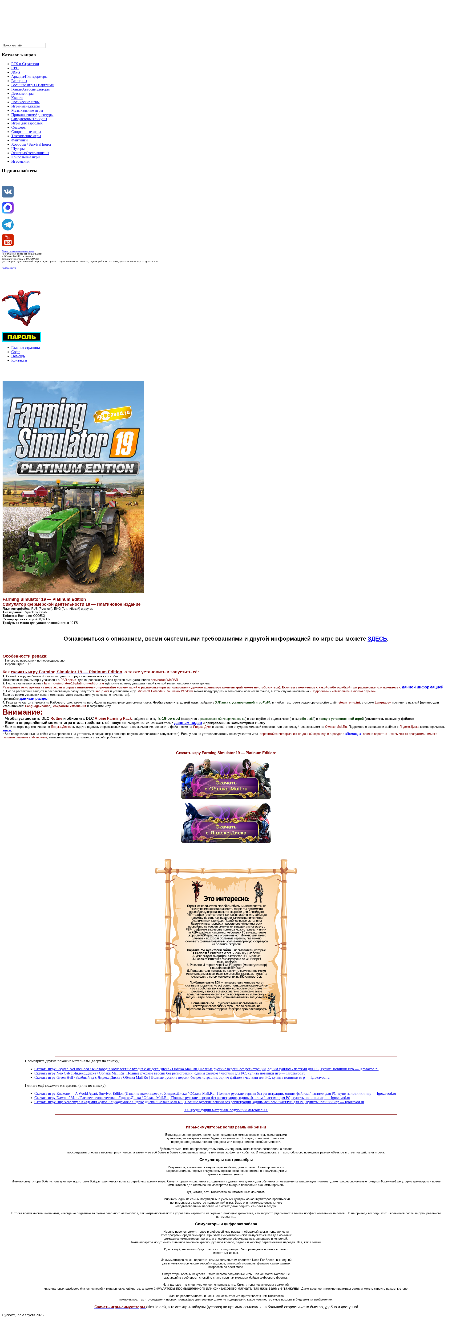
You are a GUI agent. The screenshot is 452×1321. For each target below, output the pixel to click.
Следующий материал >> (247, 1110)
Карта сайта (9, 268)
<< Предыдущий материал (205, 1110)
